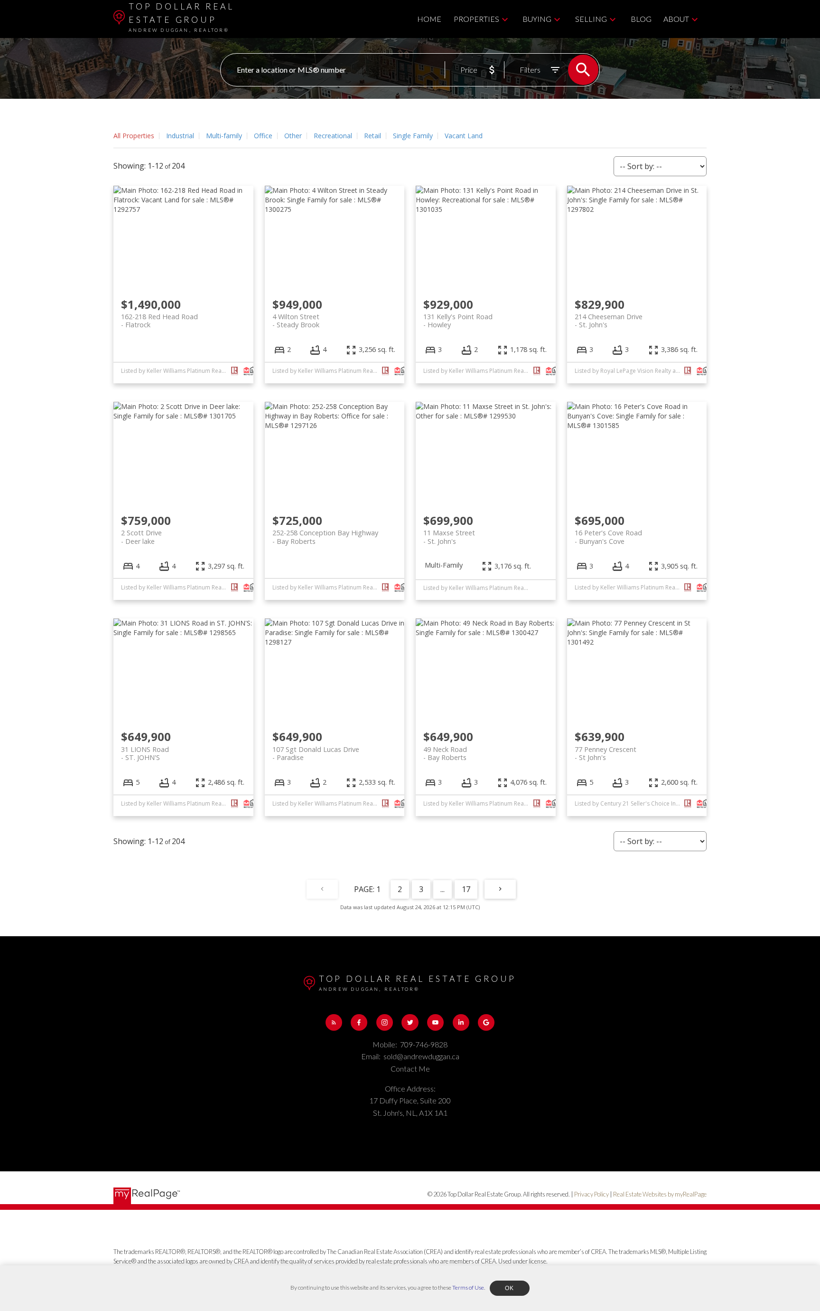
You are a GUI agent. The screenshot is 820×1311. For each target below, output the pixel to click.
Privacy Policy (591, 1194)
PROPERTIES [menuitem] (476, 18)
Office (263, 135)
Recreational (333, 135)
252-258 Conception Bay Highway (325, 536)
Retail (372, 135)
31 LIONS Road (145, 753)
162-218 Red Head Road (159, 320)
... (442, 889)
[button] (334, 1022)
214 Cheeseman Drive (609, 320)
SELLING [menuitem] (591, 18)
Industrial (180, 135)
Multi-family (224, 135)
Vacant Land (464, 135)
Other (293, 135)
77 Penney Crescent (605, 753)
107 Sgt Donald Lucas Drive (315, 753)
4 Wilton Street (295, 320)
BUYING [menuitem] (536, 18)
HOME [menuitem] (429, 18)
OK (509, 1288)
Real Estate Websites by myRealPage (660, 1194)
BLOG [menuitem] (641, 18)
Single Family (413, 135)
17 (466, 889)
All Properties (133, 135)
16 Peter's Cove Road (608, 536)
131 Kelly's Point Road (458, 320)
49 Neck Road (445, 753)
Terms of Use (468, 1287)
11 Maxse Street (449, 536)
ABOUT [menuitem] (676, 18)
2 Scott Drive (141, 536)
